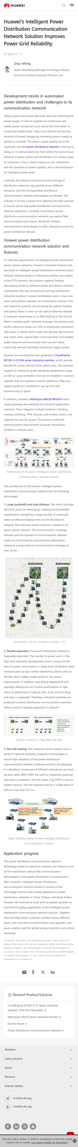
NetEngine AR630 (40, 399)
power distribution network (42, 146)
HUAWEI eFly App (22, 1106)
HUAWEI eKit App (22, 1098)
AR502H (57, 399)
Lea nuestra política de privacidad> (49, 1142)
